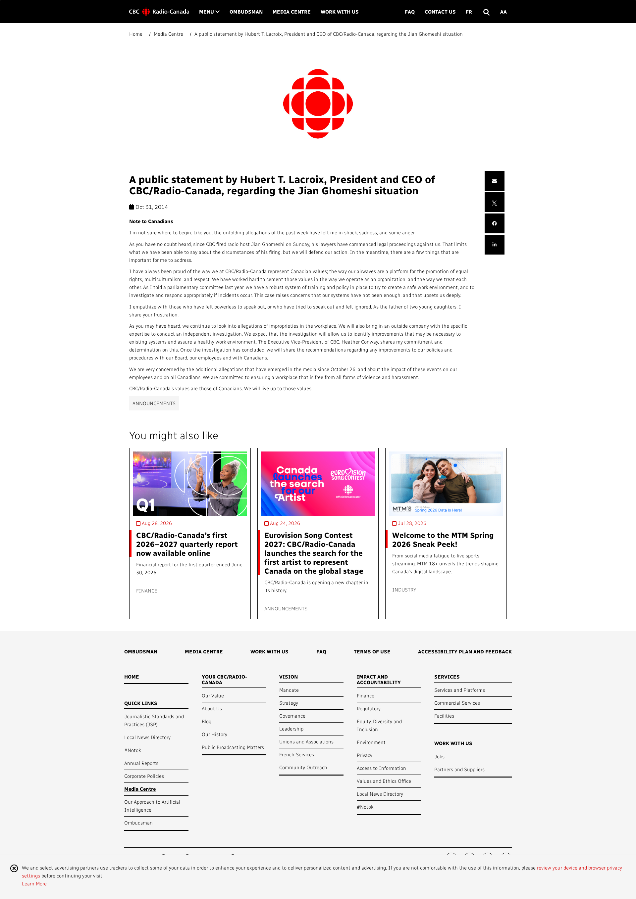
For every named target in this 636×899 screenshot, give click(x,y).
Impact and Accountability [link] (379, 679)
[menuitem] (140, 653)
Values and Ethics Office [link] (384, 781)
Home (136, 34)
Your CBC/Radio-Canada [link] (224, 679)
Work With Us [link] (340, 12)
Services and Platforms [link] (459, 690)
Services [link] (447, 677)
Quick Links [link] (140, 703)
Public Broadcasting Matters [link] (233, 747)
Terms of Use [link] (372, 651)
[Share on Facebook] (494, 223)
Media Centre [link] (292, 12)
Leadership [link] (291, 729)
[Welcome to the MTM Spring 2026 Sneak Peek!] (446, 483)
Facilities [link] (444, 716)
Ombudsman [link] (246, 12)
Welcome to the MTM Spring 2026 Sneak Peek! (443, 539)
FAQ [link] (410, 12)
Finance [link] (365, 695)
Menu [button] (209, 11)
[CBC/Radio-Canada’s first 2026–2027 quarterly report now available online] (190, 483)
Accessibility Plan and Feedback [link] (465, 651)
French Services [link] (296, 754)
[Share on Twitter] (494, 202)
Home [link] (131, 677)
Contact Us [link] (440, 12)
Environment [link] (371, 742)
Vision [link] (288, 677)
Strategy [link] (288, 703)
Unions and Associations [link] (306, 741)
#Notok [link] (132, 750)
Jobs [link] (439, 756)
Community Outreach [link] (303, 767)
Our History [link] (214, 734)
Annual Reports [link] (141, 763)
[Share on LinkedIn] (494, 245)
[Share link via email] (494, 181)
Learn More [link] (34, 883)
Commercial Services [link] (457, 703)
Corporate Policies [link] (144, 776)
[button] (486, 12)
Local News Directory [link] (147, 737)
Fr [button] (469, 12)
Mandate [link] (289, 690)
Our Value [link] (213, 695)
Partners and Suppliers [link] (459, 769)
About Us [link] (212, 708)
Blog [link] (206, 721)
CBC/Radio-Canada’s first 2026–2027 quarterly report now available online (187, 543)
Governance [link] (292, 716)
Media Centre (168, 34)
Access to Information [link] (381, 768)
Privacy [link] (364, 755)
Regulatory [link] (369, 708)
